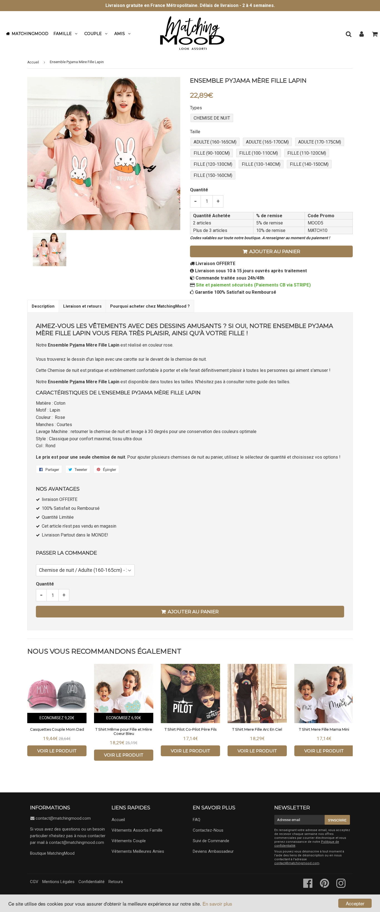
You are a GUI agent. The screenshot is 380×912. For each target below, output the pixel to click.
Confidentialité (91, 881)
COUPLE (93, 33)
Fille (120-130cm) (213, 164)
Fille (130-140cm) (261, 164)
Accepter (355, 903)
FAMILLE (62, 33)
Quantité (199, 189)
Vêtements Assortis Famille (137, 830)
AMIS (119, 33)
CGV (34, 881)
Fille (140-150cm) (309, 164)
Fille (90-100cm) (212, 153)
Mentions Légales (58, 881)
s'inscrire (337, 820)
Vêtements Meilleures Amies (138, 851)
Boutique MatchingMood (52, 853)
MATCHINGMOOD (30, 33)
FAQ (196, 819)
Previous (29, 700)
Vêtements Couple (129, 840)
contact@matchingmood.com (63, 818)
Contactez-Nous (208, 830)
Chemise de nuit (212, 118)
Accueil (33, 62)
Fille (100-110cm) (258, 153)
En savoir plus (217, 903)
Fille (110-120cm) (306, 153)
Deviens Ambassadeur (213, 851)
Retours (115, 881)
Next (350, 700)
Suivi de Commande (211, 840)
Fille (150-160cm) (213, 175)
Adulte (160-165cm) (215, 142)
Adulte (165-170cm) (267, 142)
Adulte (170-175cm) (319, 142)
